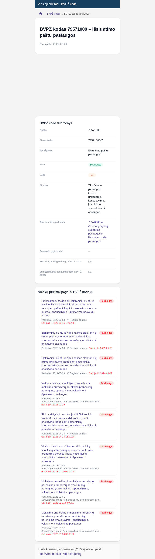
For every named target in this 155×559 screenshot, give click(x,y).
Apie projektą (72, 553)
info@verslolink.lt (50, 553)
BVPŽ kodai (69, 4)
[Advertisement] (77, 85)
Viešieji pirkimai (48, 4)
